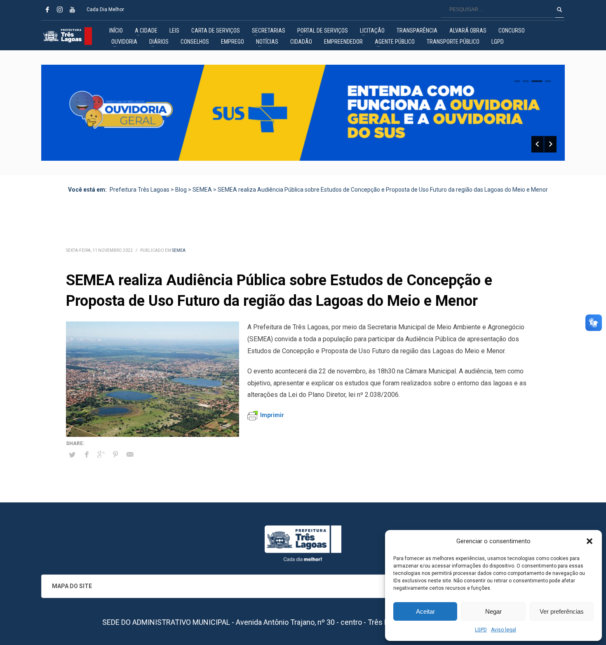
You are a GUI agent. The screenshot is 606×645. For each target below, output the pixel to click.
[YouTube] (72, 9)
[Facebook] (47, 9)
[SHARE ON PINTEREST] (115, 454)
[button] (589, 541)
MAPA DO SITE (72, 586)
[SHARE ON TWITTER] (72, 455)
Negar (493, 611)
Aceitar (425, 611)
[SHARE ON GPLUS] (101, 454)
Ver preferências (562, 611)
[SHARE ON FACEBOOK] (86, 454)
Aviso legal (503, 630)
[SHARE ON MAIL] (130, 454)
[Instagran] (60, 9)
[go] (559, 9)
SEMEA (179, 250)
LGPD (481, 630)
